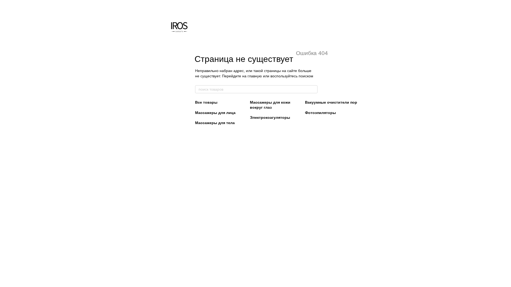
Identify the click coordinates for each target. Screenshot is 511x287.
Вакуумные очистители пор (331, 102)
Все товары (206, 102)
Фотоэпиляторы (320, 113)
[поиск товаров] (313, 89)
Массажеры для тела (215, 123)
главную (255, 76)
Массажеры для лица (215, 113)
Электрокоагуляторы (270, 117)
